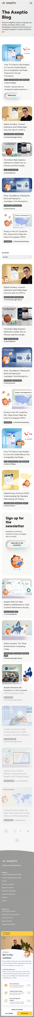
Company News (19, 134)
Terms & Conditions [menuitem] (8, 884)
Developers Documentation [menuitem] (10, 914)
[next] (17, 840)
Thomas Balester (11, 614)
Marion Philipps (11, 83)
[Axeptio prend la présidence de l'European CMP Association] (17, 674)
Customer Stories (13, 80)
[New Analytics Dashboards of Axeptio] (17, 588)
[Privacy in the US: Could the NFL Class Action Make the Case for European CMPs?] (17, 221)
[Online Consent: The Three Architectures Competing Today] (17, 630)
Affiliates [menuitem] (4, 897)
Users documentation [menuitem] (9, 911)
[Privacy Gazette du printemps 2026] (17, 797)
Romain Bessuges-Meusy (14, 137)
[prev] (6, 831)
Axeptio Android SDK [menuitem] (8, 924)
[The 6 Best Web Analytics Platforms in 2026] (17, 316)
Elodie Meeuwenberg (22, 241)
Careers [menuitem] (4, 901)
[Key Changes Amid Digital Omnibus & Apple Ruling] (17, 274)
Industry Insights (13, 170)
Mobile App (26, 80)
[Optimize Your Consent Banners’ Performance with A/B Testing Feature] (17, 757)
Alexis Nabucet (10, 173)
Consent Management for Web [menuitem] (11, 875)
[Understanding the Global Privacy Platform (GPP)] (17, 480)
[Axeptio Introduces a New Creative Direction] (17, 716)
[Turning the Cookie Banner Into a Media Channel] (17, 438)
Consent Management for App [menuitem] (11, 878)
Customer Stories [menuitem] (7, 918)
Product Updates (9, 134)
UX (20, 80)
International (8, 205)
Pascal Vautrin (10, 209)
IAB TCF (25, 503)
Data (6, 80)
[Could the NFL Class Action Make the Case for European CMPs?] (17, 399)
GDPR (6, 656)
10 (28, 831)
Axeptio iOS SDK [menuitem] (7, 921)
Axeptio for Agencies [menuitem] (8, 894)
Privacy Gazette (17, 205)
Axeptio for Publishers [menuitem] (9, 891)
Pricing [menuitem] (4, 881)
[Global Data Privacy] (17, 357)
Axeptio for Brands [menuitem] (8, 888)
